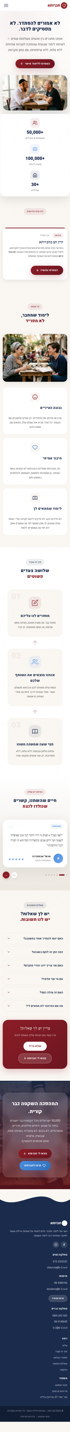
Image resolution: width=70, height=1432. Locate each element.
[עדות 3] (59, 875)
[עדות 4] (54, 875)
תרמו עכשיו (58, 1298)
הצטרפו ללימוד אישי (37, 64)
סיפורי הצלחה (60, 1357)
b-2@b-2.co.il (60, 1328)
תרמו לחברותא (32, 1165)
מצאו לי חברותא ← (35, 1058)
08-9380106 (60, 1283)
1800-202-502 (59, 1315)
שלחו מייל (35, 1046)
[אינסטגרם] (56, 1244)
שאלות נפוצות (60, 1363)
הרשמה (63, 1370)
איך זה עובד (61, 1351)
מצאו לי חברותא (37, 1153)
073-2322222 (60, 1261)
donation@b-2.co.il (57, 1289)
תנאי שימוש (61, 1385)
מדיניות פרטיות (59, 1391)
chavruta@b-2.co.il (57, 1267)
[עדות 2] (64, 875)
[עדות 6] (49, 875)
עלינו (64, 1345)
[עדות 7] (46, 875)
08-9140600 (60, 1321)
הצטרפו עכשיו (49, 270)
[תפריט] (6, 5)
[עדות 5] (51, 875)
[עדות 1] (66, 875)
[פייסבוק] (64, 1244)
